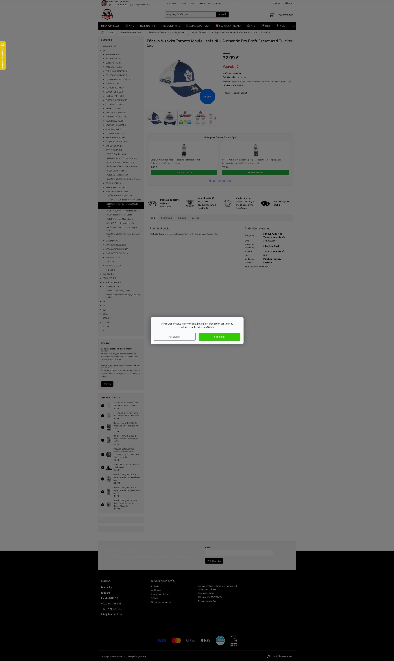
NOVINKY (107, 326)
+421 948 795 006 (111, 604)
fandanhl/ (106, 587)
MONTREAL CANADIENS (116, 112)
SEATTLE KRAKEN (114, 150)
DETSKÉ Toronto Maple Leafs (120, 219)
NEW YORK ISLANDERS (116, 125)
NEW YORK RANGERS (115, 129)
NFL (104, 301)
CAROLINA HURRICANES (116, 71)
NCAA (105, 314)
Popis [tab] (152, 218)
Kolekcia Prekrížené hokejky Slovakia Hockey (123, 296)
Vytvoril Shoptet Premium (282, 656)
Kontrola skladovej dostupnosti (116, 348)
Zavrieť (244, 93)
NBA (104, 310)
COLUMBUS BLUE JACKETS (118, 79)
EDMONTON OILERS (115, 92)
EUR (275, 3)
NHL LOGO (110, 270)
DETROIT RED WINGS (115, 87)
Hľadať (222, 14)
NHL (104, 50)
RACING (106, 318)
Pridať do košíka (184, 172)
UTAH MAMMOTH (113, 240)
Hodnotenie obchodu (210, 3)
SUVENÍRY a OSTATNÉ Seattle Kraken (123, 179)
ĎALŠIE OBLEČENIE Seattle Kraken (122, 166)
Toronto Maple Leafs (274, 251)
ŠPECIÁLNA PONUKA (112, 282)
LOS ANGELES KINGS (115, 104)
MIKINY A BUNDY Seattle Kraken (121, 162)
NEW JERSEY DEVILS (115, 121)
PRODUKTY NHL (110, 278)
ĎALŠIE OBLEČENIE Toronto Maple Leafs (122, 229)
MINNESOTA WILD (113, 108)
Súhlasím (219, 336)
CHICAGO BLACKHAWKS (116, 100)
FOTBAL (106, 322)
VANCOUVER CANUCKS (116, 245)
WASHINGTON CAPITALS (117, 253)
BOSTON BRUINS (113, 58)
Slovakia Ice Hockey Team (118, 290)
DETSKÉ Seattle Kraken (117, 174)
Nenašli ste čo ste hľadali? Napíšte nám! (120, 365)
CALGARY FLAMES (114, 67)
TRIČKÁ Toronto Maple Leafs (120, 195)
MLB (104, 305)
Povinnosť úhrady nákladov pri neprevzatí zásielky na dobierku (217, 588)
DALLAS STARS (112, 83)
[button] (184, 150)
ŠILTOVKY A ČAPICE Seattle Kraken (122, 158)
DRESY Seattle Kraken (117, 170)
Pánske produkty (272, 259)
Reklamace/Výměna (207, 601)
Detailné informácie (232, 85)
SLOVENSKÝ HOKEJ (111, 286)
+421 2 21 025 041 (111, 609)
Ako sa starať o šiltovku (220, 181)
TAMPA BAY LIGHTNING (116, 187)
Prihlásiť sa (214, 560)
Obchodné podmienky (161, 602)
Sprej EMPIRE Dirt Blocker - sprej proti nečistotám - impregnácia (251, 160)
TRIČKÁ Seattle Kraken (117, 154)
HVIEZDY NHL (108, 274)
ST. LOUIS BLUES (113, 183)
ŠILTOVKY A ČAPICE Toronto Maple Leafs (122, 205)
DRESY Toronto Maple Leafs (119, 214)
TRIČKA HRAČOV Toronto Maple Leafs (124, 199)
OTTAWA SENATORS (115, 133)
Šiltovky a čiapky (272, 246)
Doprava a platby (206, 593)
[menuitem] (110, 26)
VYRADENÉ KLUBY (113, 265)
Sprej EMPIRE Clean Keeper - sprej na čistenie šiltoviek (175, 160)
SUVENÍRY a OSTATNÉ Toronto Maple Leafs (123, 235)
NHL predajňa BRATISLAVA (210, 597)
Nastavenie (175, 336)
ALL (104, 330)
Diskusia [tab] (182, 218)
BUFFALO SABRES (114, 62)
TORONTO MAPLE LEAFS (117, 191)
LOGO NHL (110, 261)
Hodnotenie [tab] (166, 218)
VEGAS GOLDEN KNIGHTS (117, 249)
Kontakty (171, 3)
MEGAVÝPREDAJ (110, 46)
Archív (107, 384)
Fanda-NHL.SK (109, 598)
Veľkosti (154, 598)
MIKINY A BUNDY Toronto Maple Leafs (123, 210)
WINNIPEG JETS (113, 257)
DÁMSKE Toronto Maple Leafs (120, 223)
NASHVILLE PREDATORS (116, 116)
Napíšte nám (188, 3)
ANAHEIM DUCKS (113, 54)
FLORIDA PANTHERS (115, 96)
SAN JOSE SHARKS (114, 145)
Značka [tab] (195, 218)
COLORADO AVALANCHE (116, 75)
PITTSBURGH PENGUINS (116, 141)
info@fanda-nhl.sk (111, 614)
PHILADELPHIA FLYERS (115, 137)
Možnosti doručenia (232, 73)
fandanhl (106, 593)
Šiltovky (267, 262)
